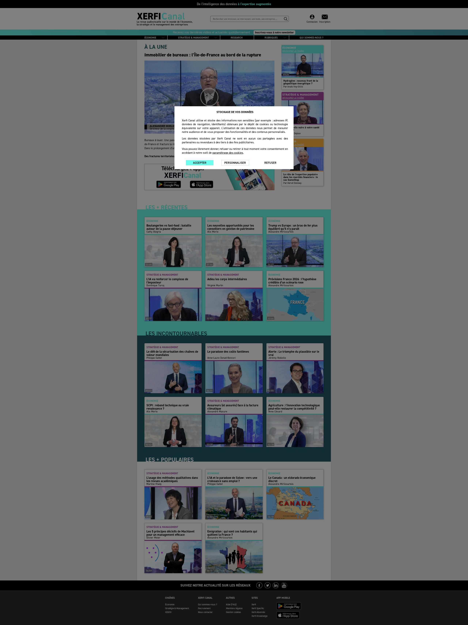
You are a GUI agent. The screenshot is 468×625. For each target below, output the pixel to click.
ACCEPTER (199, 163)
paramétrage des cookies (227, 153)
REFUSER (270, 163)
